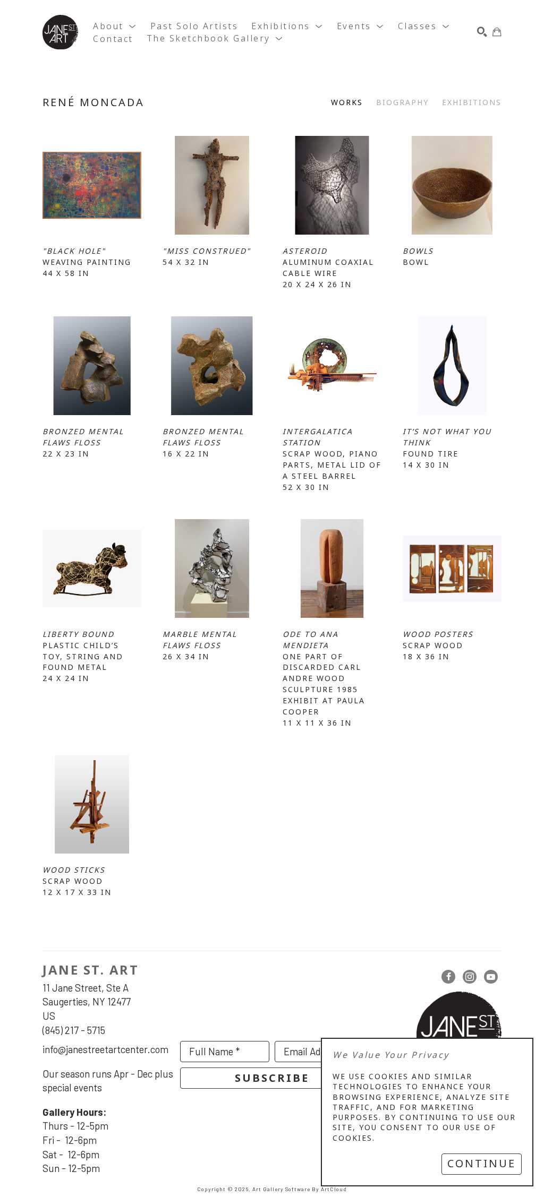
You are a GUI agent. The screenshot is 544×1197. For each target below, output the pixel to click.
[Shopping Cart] (497, 32)
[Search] (482, 32)
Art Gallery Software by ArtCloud (299, 1189)
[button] (115, 26)
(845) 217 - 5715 (73, 1030)
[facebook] (448, 977)
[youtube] (491, 977)
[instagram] (470, 977)
